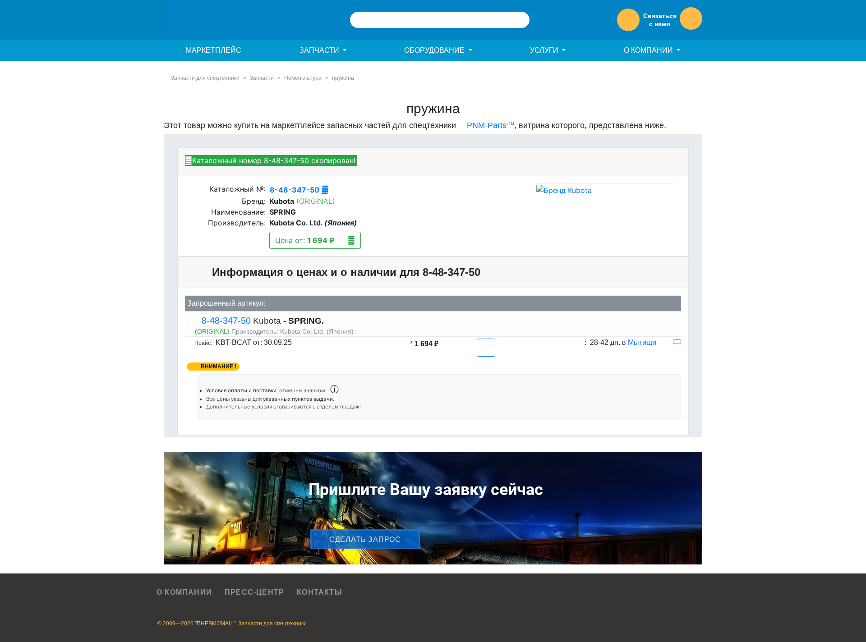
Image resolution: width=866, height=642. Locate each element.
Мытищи (642, 342)
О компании (184, 592)
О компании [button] (649, 50)
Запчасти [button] (320, 50)
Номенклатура (303, 78)
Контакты (319, 592)
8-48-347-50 (295, 189)
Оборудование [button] (435, 50)
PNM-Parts (489, 125)
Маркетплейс (213, 50)
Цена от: (305, 240)
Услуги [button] (545, 50)
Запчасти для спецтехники (205, 78)
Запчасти (262, 78)
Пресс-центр (254, 592)
